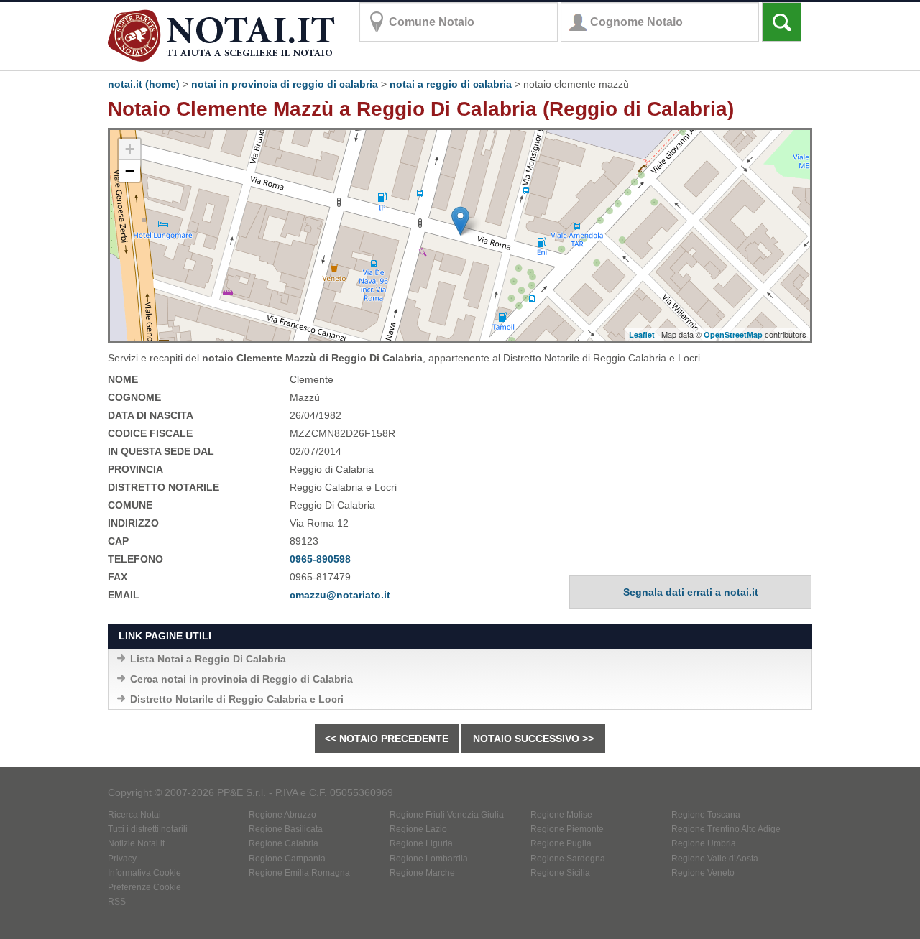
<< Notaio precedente (386, 738)
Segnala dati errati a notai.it (690, 592)
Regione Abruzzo (282, 815)
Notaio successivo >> (533, 738)
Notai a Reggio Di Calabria (451, 84)
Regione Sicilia (560, 873)
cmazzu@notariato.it (340, 595)
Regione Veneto (703, 873)
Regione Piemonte (567, 829)
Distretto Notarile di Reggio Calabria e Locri (237, 699)
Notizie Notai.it (136, 843)
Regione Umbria (703, 843)
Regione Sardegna (567, 859)
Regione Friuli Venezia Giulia (447, 815)
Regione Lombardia (429, 859)
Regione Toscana (705, 815)
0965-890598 (320, 559)
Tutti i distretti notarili (148, 829)
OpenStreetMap (733, 334)
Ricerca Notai (134, 815)
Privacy (122, 859)
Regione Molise (561, 815)
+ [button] (129, 149)
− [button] (129, 171)
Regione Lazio (418, 829)
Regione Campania (287, 859)
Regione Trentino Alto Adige (726, 829)
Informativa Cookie (144, 873)
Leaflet (642, 334)
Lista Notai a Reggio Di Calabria (208, 659)
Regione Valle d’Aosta (714, 859)
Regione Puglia (561, 843)
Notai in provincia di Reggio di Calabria (284, 84)
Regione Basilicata (286, 829)
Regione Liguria (421, 843)
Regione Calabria (283, 843)
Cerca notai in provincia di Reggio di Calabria (241, 679)
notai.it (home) (144, 84)
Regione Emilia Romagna (299, 873)
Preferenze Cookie (144, 887)
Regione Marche (422, 873)
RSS (117, 902)
